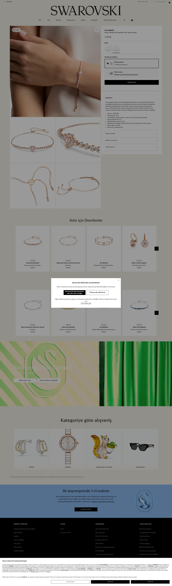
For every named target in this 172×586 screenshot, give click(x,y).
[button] (118, 280)
